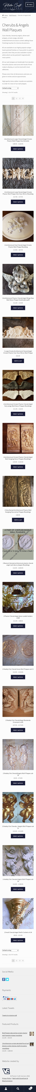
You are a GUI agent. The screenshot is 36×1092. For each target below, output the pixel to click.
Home (6, 15)
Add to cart (18, 361)
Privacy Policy (6, 1078)
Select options (18, 149)
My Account (6, 1089)
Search (18, 1089)
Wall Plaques (12, 15)
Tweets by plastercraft (9, 1015)
